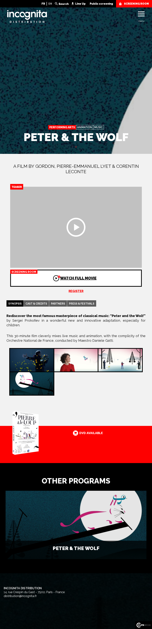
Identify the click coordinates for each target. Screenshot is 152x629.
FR (43, 3)
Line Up (80, 3)
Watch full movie (54, 275)
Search (64, 3)
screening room (136, 3)
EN (50, 3)
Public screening (101, 3)
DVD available (91, 433)
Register (76, 291)
